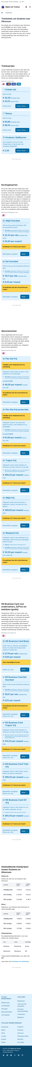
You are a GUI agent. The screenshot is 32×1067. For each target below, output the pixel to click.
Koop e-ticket (21, 106)
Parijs (3, 1033)
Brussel (3, 1039)
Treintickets (8, 12)
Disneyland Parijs (22, 1036)
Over (4, 1050)
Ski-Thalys (20, 1042)
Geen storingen (5, 1)
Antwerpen (4, 1027)
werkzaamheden (13, 1)
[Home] (2, 12)
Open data (10, 1050)
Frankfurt (20, 1027)
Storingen (4, 1009)
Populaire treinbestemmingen (11, 1023)
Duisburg (20, 1030)
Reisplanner (21, 1001)
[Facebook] (7, 1055)
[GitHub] (22, 1055)
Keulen (3, 1042)
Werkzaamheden (6, 1012)
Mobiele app (5, 1002)
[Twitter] (3, 1055)
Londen (3, 1036)
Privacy (16, 1050)
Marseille (20, 1039)
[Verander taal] (26, 6)
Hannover (20, 1033)
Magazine (20, 1017)
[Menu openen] (29, 6)
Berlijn (3, 1030)
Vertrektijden (5, 1006)
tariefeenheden (15, 956)
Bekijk (24, 254)
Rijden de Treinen (16, 1048)
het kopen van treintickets (20, 961)
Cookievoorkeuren (8, 1052)
